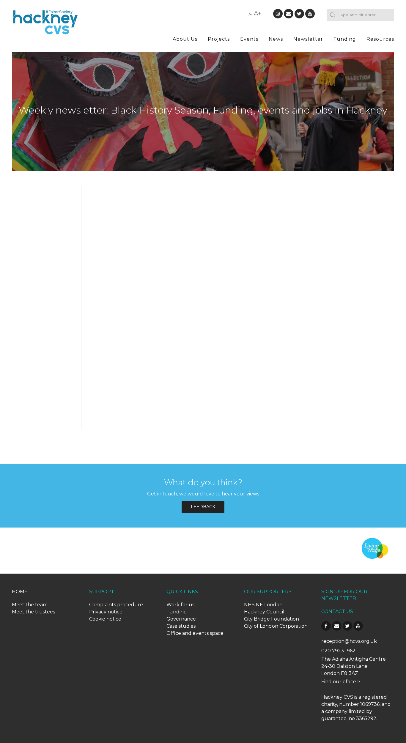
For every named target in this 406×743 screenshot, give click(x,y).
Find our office (338, 681)
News (276, 39)
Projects (219, 39)
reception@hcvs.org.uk (349, 641)
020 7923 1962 (338, 651)
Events (249, 39)
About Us (185, 39)
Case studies (181, 626)
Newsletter (308, 39)
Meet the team (30, 604)
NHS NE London (263, 604)
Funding (344, 39)
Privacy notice (105, 612)
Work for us (180, 604)
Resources (380, 39)
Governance (181, 619)
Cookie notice (105, 619)
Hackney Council (264, 612)
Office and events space (195, 633)
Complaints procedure (116, 604)
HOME (20, 591)
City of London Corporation (276, 626)
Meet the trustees (33, 612)
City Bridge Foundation (271, 619)
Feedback (203, 506)
